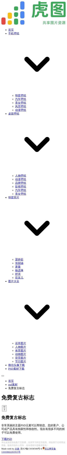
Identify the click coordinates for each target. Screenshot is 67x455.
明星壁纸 (20, 95)
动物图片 (20, 354)
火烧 (17, 448)
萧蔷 (18, 266)
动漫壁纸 (20, 110)
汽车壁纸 (20, 99)
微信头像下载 (16, 365)
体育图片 (20, 350)
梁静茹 (19, 259)
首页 (11, 29)
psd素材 (13, 384)
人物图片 (20, 346)
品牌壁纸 (20, 182)
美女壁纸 (20, 102)
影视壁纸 (20, 186)
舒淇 (18, 274)
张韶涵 (19, 263)
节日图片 (20, 361)
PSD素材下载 (16, 368)
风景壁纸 (20, 106)
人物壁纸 (20, 175)
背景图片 (20, 357)
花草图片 (20, 343)
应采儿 (19, 277)
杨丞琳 (19, 270)
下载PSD (6, 439)
